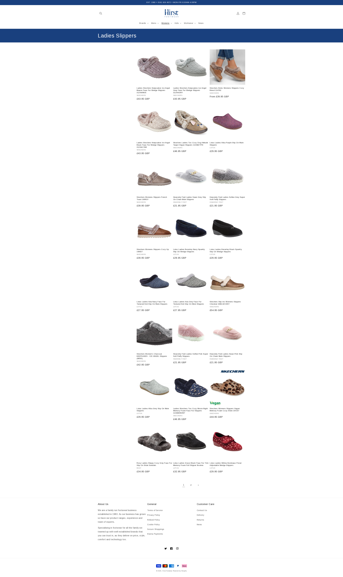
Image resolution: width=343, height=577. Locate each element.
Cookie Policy (153, 524)
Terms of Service (155, 510)
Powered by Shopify (180, 571)
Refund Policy (153, 520)
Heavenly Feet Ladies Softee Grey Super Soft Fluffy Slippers (227, 198)
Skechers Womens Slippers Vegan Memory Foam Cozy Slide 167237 (225, 410)
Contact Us (202, 510)
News (199, 524)
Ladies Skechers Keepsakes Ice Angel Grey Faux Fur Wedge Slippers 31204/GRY (189, 90)
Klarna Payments (155, 534)
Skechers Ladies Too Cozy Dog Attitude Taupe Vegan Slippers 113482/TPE (190, 144)
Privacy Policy (153, 515)
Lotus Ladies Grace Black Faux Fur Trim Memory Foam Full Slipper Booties (191, 464)
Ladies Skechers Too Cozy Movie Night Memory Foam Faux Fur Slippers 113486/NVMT (190, 411)
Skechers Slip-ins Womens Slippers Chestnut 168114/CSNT (225, 303)
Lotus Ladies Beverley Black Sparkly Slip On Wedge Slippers (226, 250)
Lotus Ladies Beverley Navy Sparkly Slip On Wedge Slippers (189, 250)
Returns (200, 520)
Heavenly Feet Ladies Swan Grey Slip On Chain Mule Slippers (189, 198)
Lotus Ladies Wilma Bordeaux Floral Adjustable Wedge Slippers (225, 464)
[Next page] (198, 485)
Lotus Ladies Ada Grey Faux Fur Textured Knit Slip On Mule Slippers (188, 303)
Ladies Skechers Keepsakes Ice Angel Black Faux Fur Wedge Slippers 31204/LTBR (153, 145)
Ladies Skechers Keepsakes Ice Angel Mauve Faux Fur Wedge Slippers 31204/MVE (153, 90)
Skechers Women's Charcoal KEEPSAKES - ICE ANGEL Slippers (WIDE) (152, 356)
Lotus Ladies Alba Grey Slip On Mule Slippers (153, 410)
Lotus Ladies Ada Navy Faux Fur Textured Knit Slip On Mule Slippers (152, 303)
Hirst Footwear (167, 571)
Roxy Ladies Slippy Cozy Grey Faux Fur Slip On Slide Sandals (154, 464)
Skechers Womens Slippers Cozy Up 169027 (153, 250)
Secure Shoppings (155, 529)
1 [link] (183, 485)
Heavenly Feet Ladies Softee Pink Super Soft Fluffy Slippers (190, 355)
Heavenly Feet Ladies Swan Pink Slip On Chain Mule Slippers (226, 355)
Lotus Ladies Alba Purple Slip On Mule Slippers (226, 144)
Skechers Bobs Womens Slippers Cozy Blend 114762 (227, 89)
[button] (101, 13)
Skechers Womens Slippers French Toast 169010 (152, 198)
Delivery (200, 515)
